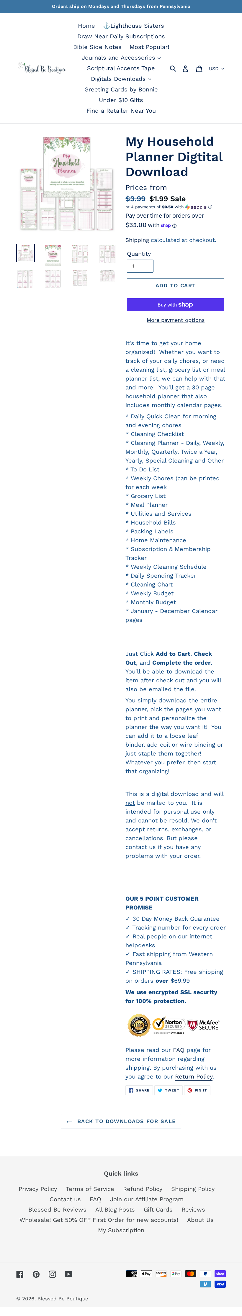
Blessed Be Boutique (62, 1299)
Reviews (193, 1209)
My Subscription (121, 1230)
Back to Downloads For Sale (125, 1121)
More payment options (176, 320)
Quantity (139, 253)
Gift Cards (158, 1209)
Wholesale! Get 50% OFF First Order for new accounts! (98, 1219)
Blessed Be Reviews (57, 1209)
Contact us (65, 1199)
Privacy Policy (38, 1188)
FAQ (178, 1049)
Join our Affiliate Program (147, 1199)
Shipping (137, 240)
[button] (175, 207)
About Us (200, 1219)
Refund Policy (142, 1188)
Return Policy (193, 1076)
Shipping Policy (193, 1188)
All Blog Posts (115, 1209)
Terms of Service (90, 1188)
